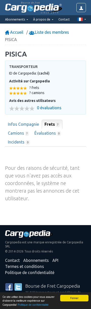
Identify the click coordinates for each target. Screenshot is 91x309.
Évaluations (47, 133)
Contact (64, 19)
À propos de (42, 19)
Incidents (18, 142)
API (55, 260)
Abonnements (36, 260)
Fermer (74, 298)
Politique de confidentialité (33, 304)
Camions (18, 133)
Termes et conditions (24, 266)
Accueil (16, 32)
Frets (51, 124)
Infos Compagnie (23, 124)
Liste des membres (51, 32)
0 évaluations (49, 108)
